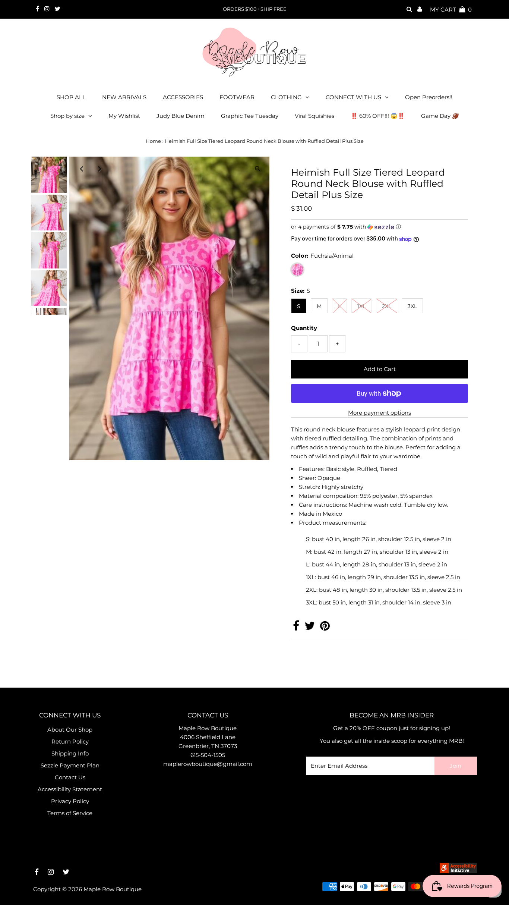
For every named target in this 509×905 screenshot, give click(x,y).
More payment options (379, 412)
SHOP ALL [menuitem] (71, 97)
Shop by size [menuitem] (67, 115)
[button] (379, 226)
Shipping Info (70, 753)
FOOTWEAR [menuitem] (237, 97)
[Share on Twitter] (309, 627)
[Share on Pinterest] (325, 627)
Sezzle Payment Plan (70, 765)
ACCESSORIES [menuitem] (183, 97)
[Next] (99, 168)
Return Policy (70, 741)
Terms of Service (69, 813)
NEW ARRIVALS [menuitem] (124, 97)
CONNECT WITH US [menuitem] (353, 97)
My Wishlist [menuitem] (124, 115)
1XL (361, 306)
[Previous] (81, 168)
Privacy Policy (70, 801)
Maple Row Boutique (112, 889)
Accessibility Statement (70, 789)
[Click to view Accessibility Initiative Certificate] (458, 871)
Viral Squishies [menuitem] (314, 115)
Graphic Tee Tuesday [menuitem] (249, 115)
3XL (412, 306)
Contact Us (70, 777)
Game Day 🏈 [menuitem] (440, 115)
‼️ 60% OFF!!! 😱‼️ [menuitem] (378, 115)
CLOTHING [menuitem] (286, 97)
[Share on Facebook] (296, 627)
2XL (386, 306)
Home (153, 141)
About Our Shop (69, 729)
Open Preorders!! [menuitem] (428, 97)
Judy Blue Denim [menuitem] (181, 115)
